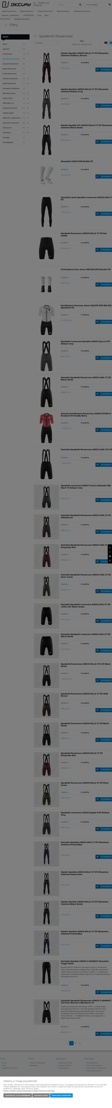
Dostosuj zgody (41, 1095)
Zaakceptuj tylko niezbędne (17, 1095)
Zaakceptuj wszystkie (61, 1095)
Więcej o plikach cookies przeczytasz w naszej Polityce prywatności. (29, 1091)
